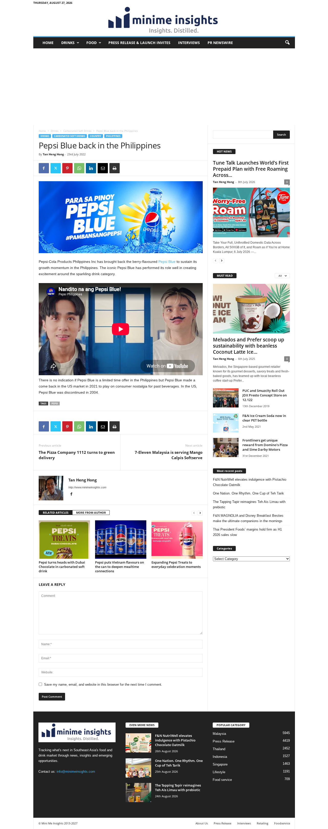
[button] (287, 42)
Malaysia (219, 734)
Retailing (262, 823)
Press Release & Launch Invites (139, 42)
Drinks (68, 42)
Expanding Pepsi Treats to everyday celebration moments (176, 564)
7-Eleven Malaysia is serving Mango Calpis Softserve (168, 455)
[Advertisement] (164, 87)
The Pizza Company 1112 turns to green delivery (77, 455)
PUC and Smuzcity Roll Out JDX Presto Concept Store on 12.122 (264, 395)
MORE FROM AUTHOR (91, 512)
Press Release (223, 741)
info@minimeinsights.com (76, 771)
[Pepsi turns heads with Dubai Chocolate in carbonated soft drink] (64, 539)
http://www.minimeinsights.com (87, 487)
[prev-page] (194, 512)
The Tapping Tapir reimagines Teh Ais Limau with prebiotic (249, 504)
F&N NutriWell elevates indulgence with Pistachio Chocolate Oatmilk (249, 482)
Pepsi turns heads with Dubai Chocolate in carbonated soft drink (62, 566)
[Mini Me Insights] (164, 20)
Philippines (113, 136)
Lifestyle (219, 772)
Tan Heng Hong (53, 154)
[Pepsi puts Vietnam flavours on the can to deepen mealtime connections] (120, 539)
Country (95, 136)
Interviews (189, 42)
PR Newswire (220, 42)
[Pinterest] (67, 168)
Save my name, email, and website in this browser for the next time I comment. (103, 684)
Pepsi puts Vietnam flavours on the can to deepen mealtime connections (119, 566)
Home (48, 42)
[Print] (114, 168)
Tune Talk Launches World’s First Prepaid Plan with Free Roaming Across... (251, 168)
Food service (222, 780)
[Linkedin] (91, 168)
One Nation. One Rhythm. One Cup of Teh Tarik (248, 493)
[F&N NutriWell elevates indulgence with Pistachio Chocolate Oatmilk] (138, 742)
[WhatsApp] (79, 168)
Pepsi (55, 403)
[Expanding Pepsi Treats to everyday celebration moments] (177, 539)
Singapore (220, 764)
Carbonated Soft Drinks (77, 131)
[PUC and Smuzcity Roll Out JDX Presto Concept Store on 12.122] (226, 397)
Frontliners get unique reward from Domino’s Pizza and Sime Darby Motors (265, 445)
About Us (202, 823)
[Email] (103, 168)
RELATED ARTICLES (55, 512)
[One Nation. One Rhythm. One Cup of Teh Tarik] (138, 768)
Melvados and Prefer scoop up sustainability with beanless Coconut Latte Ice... (248, 345)
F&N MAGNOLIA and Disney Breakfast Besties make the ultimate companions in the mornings (248, 518)
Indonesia (220, 757)
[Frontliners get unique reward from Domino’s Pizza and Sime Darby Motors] (226, 447)
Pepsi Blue (167, 262)
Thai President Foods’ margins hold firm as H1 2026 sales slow (247, 532)
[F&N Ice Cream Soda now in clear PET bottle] (226, 423)
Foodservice (282, 823)
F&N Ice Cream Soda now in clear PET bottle (264, 418)
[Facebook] (44, 168)
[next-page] (200, 512)
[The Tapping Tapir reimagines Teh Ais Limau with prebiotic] (138, 792)
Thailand (219, 749)
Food (91, 42)
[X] (55, 168)
